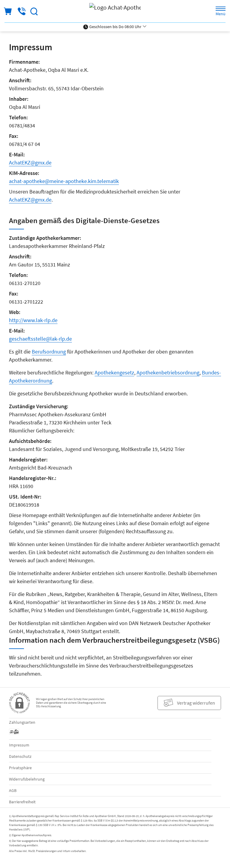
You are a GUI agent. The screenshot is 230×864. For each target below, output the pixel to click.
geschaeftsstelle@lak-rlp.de (40, 338)
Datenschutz (20, 756)
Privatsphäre (20, 767)
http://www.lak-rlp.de (33, 320)
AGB (12, 790)
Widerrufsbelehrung (27, 779)
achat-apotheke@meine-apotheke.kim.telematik (64, 181)
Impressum (19, 745)
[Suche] (34, 11)
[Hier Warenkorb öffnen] (8, 11)
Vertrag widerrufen (196, 703)
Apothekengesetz (114, 372)
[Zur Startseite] (115, 11)
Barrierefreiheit (22, 801)
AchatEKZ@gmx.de (30, 162)
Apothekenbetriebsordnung (168, 372)
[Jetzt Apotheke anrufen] (21, 11)
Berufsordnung (49, 351)
